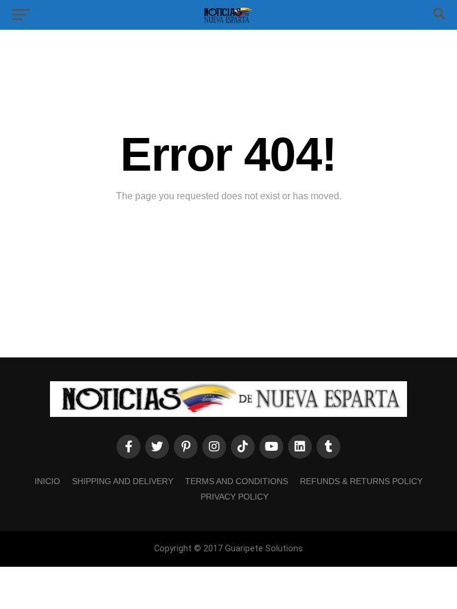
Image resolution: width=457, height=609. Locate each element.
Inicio (47, 481)
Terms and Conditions (236, 481)
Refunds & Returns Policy (361, 481)
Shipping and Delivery (122, 481)
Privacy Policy (234, 496)
